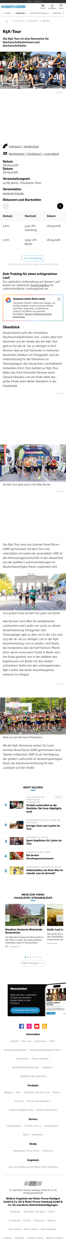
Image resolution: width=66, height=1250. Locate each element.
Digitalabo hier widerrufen (33, 1076)
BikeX (51, 1211)
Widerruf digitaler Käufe (21, 1110)
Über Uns (26, 1041)
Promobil (19, 1238)
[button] (33, 70)
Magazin (8, 1092)
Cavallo (27, 1220)
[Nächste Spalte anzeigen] (60, 206)
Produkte (38, 1)
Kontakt (14, 1041)
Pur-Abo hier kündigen (38, 1101)
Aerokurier (15, 1211)
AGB (51, 1041)
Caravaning (14, 1220)
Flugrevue (39, 1220)
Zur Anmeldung (33, 258)
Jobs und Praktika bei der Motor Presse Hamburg (33, 1167)
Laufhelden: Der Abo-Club (36, 1092)
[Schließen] (58, 299)
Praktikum (47, 1067)
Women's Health (54, 1238)
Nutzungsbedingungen (15, 1050)
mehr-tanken (14, 1229)
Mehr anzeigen (31, 963)
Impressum (40, 1041)
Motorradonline (48, 1229)
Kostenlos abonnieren (25, 1010)
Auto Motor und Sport (34, 1211)
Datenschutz (22, 1058)
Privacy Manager (40, 1058)
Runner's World (35, 1238)
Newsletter (37, 1134)
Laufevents (20, 13)
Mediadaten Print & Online (26, 1151)
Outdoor (7, 1238)
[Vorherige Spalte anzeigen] (6, 206)
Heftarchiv (48, 1151)
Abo (18, 1092)
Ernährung (57, 13)
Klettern (52, 1220)
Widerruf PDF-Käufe (47, 1110)
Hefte (29, 1)
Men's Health (30, 1229)
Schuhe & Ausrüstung (38, 13)
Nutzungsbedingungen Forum (45, 1050)
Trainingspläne (39, 285)
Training (7, 13)
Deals (26, 1134)
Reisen (56, 1092)
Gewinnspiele (51, 1126)
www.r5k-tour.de (13, 193)
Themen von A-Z (32, 1126)
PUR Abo (19, 1101)
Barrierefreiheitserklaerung (25, 1067)
